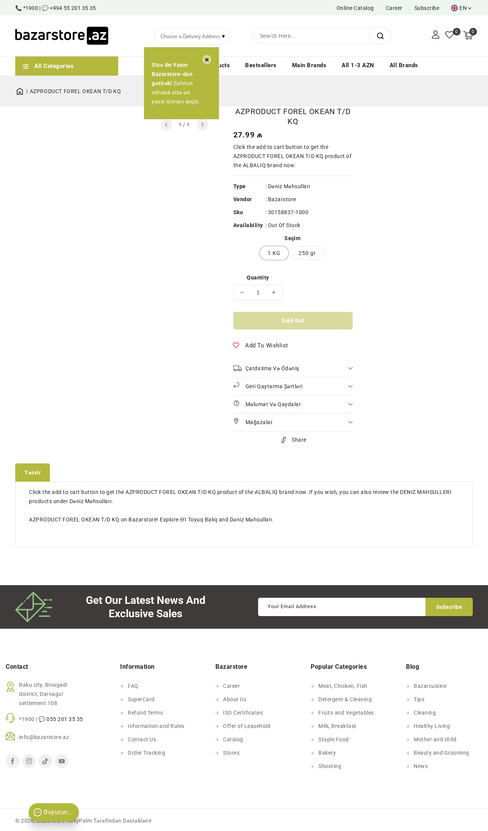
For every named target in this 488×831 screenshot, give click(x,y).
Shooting (329, 766)
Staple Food (333, 739)
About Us (234, 699)
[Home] (22, 91)
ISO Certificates (243, 713)
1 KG (274, 253)
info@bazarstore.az (44, 737)
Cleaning (425, 713)
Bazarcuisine (430, 686)
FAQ (133, 686)
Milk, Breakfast (337, 726)
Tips (419, 699)
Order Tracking (146, 753)
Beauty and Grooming (441, 753)
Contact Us (142, 739)
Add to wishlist (266, 345)
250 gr (307, 253)
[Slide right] (202, 125)
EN (463, 8)
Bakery (327, 753)
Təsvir (32, 473)
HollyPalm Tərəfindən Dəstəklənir (109, 821)
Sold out (292, 320)
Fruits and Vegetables (346, 713)
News (421, 766)
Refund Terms (145, 713)
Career (394, 8)
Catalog (233, 739)
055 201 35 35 (65, 719)
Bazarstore (282, 199)
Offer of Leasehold (246, 726)
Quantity (258, 277)
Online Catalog (355, 8)
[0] (449, 35)
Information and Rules (156, 726)
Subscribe (427, 8)
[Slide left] (166, 125)
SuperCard (141, 699)
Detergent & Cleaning (345, 699)
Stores (231, 753)
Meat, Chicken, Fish (343, 686)
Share (299, 440)
